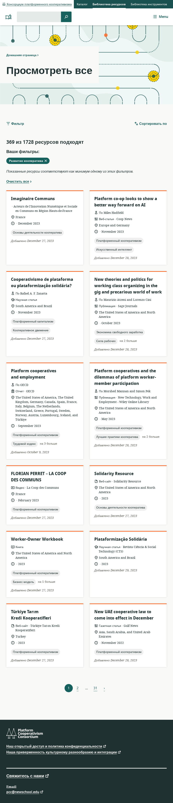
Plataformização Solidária (120, 539)
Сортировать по (152, 123)
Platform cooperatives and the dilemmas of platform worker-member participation (125, 377)
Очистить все (17, 181)
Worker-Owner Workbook (37, 539)
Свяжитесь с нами (25, 775)
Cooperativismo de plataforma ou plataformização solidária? (42, 282)
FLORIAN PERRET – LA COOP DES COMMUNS (38, 477)
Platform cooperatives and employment (33, 374)
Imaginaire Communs (33, 199)
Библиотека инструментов (149, 4)
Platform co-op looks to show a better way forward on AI (125, 202)
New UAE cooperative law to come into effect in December (124, 615)
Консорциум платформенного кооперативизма (39, 4)
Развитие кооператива (29, 161)
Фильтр (17, 123)
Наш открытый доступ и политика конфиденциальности (54, 746)
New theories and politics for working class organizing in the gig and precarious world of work (128, 285)
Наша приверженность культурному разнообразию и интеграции (61, 752)
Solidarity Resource (114, 474)
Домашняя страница (21, 55)
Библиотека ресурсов (109, 4)
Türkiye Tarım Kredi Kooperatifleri (31, 615)
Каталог (82, 4)
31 (95, 688)
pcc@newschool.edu (22, 792)
